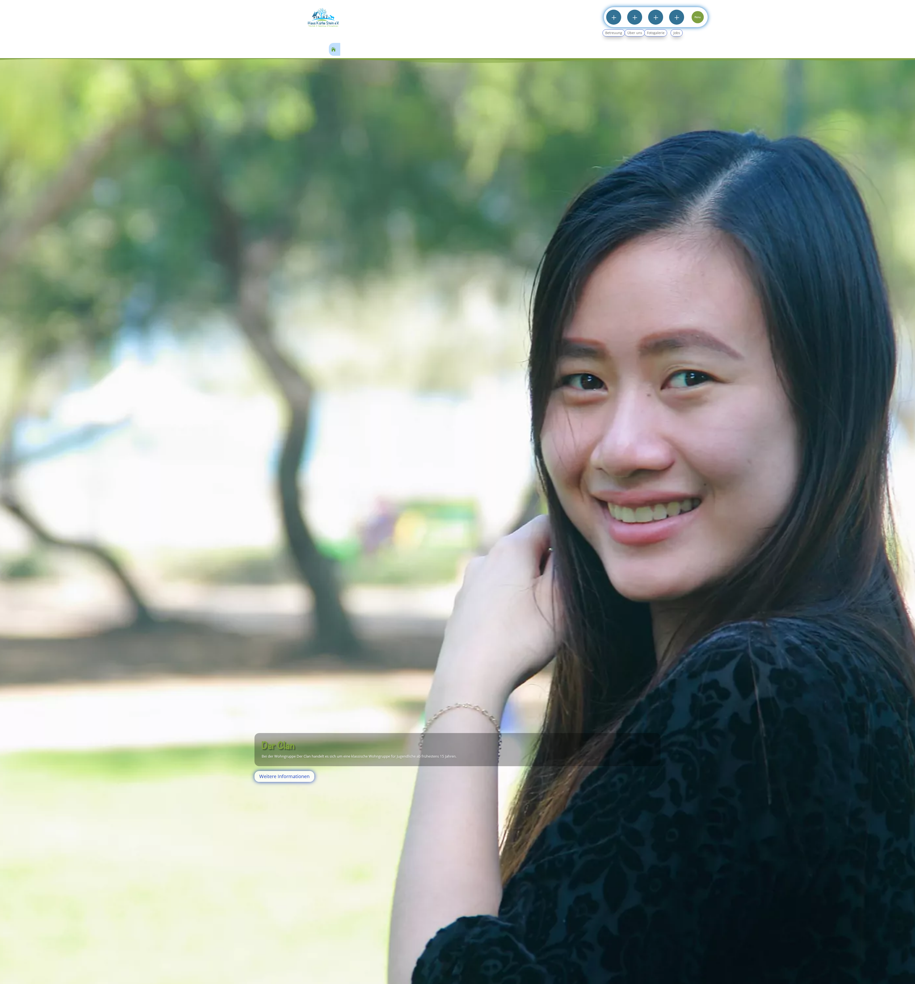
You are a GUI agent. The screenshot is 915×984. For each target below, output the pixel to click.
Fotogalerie (656, 33)
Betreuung (613, 33)
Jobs (676, 33)
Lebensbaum (268, 742)
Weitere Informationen (267, 773)
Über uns (634, 33)
